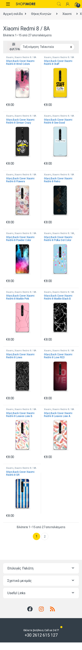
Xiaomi (66, 14)
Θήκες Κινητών (41, 14)
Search (59, 4)
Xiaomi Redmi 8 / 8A (25, 57)
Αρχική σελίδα (13, 14)
